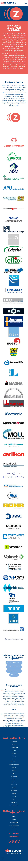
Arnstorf (14, 787)
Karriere (14, 819)
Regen (14, 750)
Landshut (14, 770)
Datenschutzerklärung (14, 830)
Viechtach (14, 744)
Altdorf (14, 793)
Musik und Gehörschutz (14, 671)
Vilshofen (14, 796)
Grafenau (14, 753)
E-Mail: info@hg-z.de (14, 836)
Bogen (14, 767)
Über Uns (14, 816)
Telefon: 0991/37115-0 (14, 833)
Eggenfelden (14, 761)
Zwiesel (14, 782)
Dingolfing (14, 776)
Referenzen (14, 674)
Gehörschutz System (16, 59)
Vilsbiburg (14, 779)
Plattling (14, 756)
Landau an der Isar (14, 805)
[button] (2, 858)
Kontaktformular (14, 822)
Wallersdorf (14, 802)
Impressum (14, 828)
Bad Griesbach (14, 790)
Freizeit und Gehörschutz (14, 663)
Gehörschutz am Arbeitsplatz (11, 48)
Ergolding (14, 799)
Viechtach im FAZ (14, 747)
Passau (14, 759)
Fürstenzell (14, 785)
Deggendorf (14, 741)
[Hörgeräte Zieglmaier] (8, 3)
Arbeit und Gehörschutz (14, 667)
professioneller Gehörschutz (12, 85)
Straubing (14, 773)
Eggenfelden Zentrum (14, 764)
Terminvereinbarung (14, 825)
